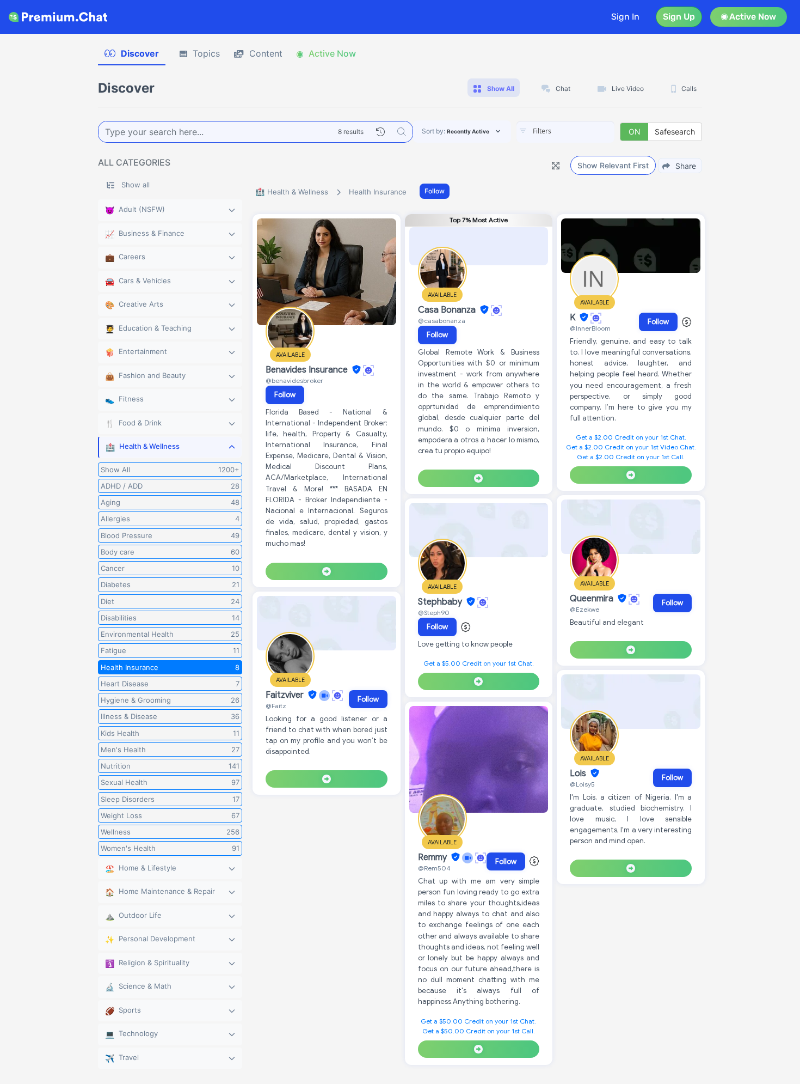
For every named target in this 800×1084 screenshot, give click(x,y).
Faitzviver (286, 695)
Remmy (433, 857)
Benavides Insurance (308, 369)
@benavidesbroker (294, 380)
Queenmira (593, 598)
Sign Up (679, 16)
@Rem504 (434, 868)
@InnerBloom (590, 328)
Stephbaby (441, 601)
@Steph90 (434, 612)
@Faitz (276, 706)
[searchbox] (582, 131)
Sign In (625, 16)
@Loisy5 (582, 784)
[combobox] (565, 132)
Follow (434, 191)
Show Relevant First (613, 165)
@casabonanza (441, 320)
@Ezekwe (584, 609)
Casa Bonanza (448, 310)
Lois (579, 773)
